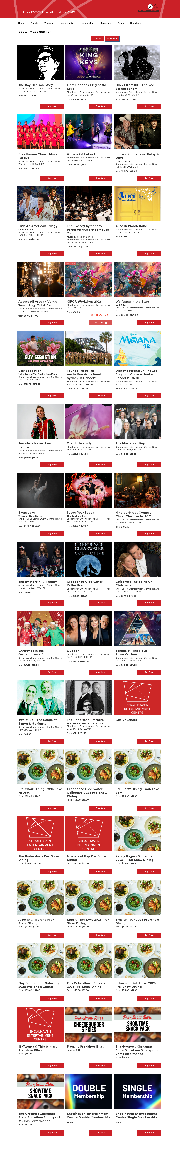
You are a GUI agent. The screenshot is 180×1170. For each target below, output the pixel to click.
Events (34, 23)
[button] (150, 6)
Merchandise (67, 23)
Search (97, 39)
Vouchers (49, 23)
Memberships (88, 23)
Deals (121, 23)
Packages (106, 23)
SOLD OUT (100, 322)
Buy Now (52, 106)
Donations (135, 23)
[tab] (150, 6)
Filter (111, 39)
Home (21, 23)
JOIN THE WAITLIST (100, 315)
